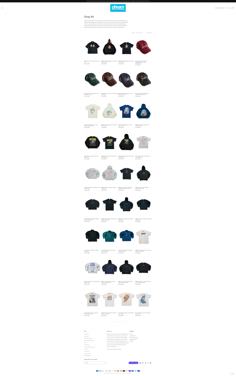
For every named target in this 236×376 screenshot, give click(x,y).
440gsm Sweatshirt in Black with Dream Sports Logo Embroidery (143, 282)
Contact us (86, 349)
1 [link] (109, 321)
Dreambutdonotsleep (110, 373)
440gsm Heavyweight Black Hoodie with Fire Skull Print (109, 62)
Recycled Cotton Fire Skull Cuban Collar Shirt (92, 62)
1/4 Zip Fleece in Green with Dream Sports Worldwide (108, 251)
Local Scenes (86, 351)
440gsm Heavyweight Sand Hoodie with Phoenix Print (109, 125)
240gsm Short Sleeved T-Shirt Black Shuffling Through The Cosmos (125, 188)
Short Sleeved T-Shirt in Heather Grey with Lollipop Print (142, 157)
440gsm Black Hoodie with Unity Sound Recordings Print (126, 157)
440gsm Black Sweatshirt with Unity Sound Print (91, 157)
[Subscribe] (105, 362)
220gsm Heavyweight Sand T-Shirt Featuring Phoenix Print (91, 125)
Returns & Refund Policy (89, 340)
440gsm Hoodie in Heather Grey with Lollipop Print (108, 188)
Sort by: (133, 32)
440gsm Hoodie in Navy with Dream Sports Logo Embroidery (108, 282)
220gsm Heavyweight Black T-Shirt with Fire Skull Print (126, 62)
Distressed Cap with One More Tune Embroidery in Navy (125, 94)
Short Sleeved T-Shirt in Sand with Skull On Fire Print (126, 313)
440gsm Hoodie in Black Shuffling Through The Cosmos (141, 188)
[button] (2, 8)
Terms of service (129, 373)
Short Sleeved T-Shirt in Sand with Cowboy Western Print (91, 313)
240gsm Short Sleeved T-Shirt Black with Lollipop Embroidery (109, 219)
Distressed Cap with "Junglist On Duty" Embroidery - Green (92, 94)
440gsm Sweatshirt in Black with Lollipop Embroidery (143, 219)
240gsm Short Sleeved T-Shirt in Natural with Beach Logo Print (143, 251)
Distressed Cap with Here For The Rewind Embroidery (109, 94)
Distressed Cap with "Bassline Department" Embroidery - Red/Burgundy (141, 62)
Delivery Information (88, 338)
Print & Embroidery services (89, 347)
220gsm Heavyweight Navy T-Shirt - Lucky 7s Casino (125, 125)
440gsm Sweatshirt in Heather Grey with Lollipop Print (92, 188)
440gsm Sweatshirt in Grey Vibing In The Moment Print (92, 282)
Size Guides (86, 336)
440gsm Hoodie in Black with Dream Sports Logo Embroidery (125, 282)
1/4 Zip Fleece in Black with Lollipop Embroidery (91, 251)
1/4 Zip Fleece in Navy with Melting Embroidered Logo (125, 251)
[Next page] (126, 321)
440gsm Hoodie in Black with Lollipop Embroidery (125, 219)
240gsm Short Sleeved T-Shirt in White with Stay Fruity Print (108, 313)
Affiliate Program (87, 355)
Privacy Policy (87, 344)
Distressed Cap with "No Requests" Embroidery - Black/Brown (142, 94)
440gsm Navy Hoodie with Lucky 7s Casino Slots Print (142, 125)
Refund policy (117, 373)
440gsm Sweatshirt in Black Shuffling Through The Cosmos (91, 219)
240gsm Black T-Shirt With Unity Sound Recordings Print (109, 157)
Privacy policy (123, 373)
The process (86, 334)
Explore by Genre (87, 353)
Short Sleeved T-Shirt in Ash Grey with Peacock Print (142, 313)
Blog (85, 342)
